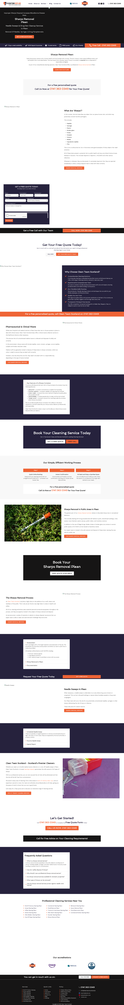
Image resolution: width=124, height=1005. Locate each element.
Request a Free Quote (100, 977)
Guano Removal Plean (77, 908)
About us (36, 3)
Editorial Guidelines (65, 1001)
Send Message (9, 220)
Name (6, 193)
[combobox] (37, 200)
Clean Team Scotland (62, 69)
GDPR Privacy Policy (65, 991)
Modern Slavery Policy (66, 990)
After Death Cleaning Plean (55, 912)
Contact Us (57, 3)
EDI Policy (63, 996)
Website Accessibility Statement (68, 998)
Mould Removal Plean (53, 908)
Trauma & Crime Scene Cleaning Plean (58, 910)
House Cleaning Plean (30, 908)
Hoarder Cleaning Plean (54, 915)
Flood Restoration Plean (77, 910)
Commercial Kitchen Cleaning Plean (80, 912)
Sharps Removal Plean (54, 917)
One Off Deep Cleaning (28, 998)
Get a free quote (55, 441)
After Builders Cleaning (28, 996)
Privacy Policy (64, 994)
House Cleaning (27, 991)
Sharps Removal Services (74, 168)
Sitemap (47, 998)
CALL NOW (51, 254)
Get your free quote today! (67, 254)
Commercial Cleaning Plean (55, 906)
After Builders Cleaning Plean (32, 915)
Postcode (7, 198)
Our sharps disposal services (75, 536)
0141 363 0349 (115, 3)
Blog (50, 3)
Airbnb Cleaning (27, 994)
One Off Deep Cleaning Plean (33, 917)
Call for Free (85, 977)
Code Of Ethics (64, 999)
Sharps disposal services (74, 710)
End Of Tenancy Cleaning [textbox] (33, 200)
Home (30, 3)
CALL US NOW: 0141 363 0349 (62, 828)
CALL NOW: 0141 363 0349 (81, 230)
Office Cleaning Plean (30, 910)
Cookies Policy (64, 993)
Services (43, 3)
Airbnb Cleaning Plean (31, 912)
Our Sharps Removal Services (17, 362)
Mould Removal (27, 999)
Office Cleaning (27, 993)
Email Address (23, 193)
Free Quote (48, 991)
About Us (47, 993)
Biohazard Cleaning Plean (77, 906)
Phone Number (37, 193)
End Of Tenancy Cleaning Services (18, 793)
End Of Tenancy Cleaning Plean (33, 906)
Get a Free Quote (81, 676)
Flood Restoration (27, 1001)
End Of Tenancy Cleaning (29, 990)
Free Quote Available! (62, 573)
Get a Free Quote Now (24, 36)
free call (72, 441)
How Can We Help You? (10, 203)
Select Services (30, 198)
